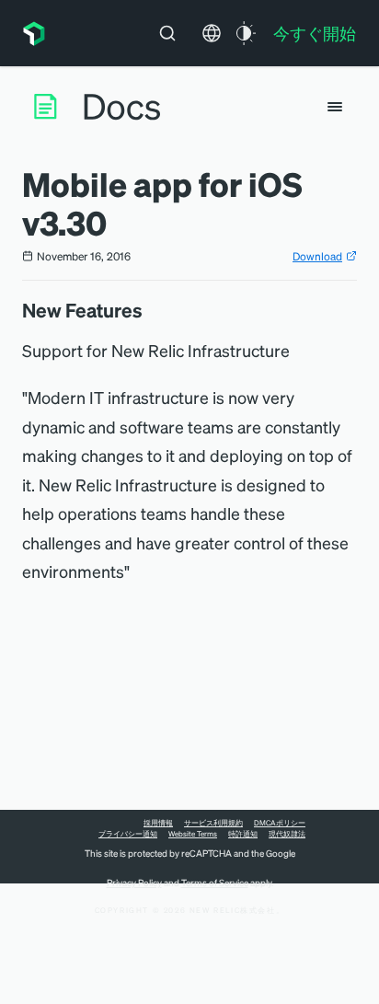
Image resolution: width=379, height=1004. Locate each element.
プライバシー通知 (127, 833)
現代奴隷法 (287, 833)
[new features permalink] (152, 310)
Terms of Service (214, 882)
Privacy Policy (134, 882)
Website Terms (192, 833)
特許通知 (243, 833)
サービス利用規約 (213, 822)
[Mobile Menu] (335, 107)
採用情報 (158, 822)
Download (317, 256)
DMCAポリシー (279, 822)
